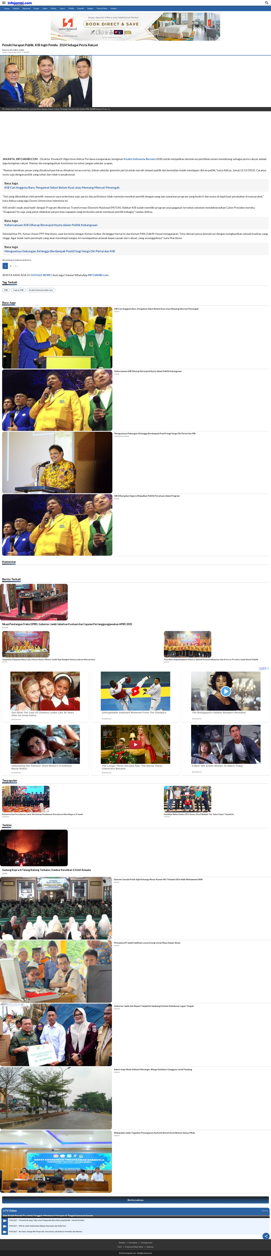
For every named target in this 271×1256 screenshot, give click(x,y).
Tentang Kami (146, 1242)
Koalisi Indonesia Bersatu (41, 290)
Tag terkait (9, 282)
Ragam (90, 8)
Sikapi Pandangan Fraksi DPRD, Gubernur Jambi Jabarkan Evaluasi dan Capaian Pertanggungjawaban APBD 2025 (67, 624)
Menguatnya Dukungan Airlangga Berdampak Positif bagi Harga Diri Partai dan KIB (59, 251)
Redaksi (122, 1242)
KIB (6, 290)
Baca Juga (9, 302)
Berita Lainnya (135, 1200)
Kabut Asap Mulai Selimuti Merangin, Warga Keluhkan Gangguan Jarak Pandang (153, 1069)
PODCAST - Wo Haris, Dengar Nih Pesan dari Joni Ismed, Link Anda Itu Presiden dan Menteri (45, 1232)
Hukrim (16, 8)
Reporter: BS (7, 50)
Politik (71, 8)
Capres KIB (18, 290)
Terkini (6, 825)
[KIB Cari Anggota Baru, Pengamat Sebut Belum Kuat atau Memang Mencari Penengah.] (57, 338)
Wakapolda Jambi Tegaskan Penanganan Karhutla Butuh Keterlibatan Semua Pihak (154, 1132)
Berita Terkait (11, 579)
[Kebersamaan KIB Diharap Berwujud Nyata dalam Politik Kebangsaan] (57, 400)
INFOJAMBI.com (98, 275)
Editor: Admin (18, 50)
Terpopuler (9, 780)
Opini (44, 8)
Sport (62, 8)
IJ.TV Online (10, 1210)
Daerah (80, 8)
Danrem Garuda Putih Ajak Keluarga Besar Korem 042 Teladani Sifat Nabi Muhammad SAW (158, 879)
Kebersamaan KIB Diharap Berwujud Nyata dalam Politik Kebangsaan (51, 225)
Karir (120, 1247)
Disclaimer (133, 1242)
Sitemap (150, 1247)
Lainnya (265, 1210)
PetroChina (102, 8)
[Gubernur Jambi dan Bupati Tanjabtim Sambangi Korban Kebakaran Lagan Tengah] (56, 1035)
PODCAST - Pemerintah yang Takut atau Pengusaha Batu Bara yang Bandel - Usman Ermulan (46, 1220)
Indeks (114, 8)
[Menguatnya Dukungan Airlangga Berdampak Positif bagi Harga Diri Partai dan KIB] (57, 462)
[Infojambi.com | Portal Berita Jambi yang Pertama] (19, 2)
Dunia (36, 8)
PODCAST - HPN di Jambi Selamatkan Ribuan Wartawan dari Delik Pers (37, 1226)
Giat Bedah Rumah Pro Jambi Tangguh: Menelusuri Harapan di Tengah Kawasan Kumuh (48, 1215)
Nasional (26, 8)
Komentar (9, 561)
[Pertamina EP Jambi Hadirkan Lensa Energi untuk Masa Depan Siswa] (56, 971)
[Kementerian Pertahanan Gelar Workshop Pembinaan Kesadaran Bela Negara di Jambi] (82, 799)
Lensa (6, 8)
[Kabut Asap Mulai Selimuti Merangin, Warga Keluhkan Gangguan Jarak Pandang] (56, 1098)
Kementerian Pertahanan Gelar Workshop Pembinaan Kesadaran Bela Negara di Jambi (42, 814)
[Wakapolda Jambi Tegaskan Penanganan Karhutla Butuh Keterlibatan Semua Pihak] (56, 1161)
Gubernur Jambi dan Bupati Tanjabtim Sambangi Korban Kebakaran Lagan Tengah (154, 1006)
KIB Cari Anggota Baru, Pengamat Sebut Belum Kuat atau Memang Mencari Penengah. (62, 187)
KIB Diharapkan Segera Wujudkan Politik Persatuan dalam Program (147, 496)
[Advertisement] (84, 134)
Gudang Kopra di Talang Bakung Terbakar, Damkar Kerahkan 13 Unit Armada (46, 869)
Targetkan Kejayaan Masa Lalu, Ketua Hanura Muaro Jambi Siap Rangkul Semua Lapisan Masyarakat (48, 659)
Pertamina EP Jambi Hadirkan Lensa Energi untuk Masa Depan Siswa (147, 942)
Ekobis (53, 8)
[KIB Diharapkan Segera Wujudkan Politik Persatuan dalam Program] (57, 525)
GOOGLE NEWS (40, 275)
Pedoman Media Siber (134, 1247)
